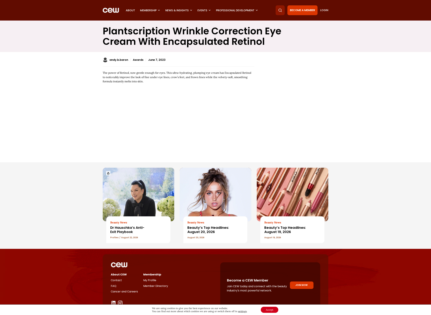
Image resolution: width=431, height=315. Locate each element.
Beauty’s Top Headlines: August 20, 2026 (208, 229)
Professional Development (235, 10)
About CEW (119, 274)
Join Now (301, 285)
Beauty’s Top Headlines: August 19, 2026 (285, 229)
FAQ (113, 286)
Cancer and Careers (124, 291)
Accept (269, 309)
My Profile (149, 280)
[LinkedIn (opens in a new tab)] (113, 303)
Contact (116, 280)
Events (202, 10)
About (130, 10)
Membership (148, 10)
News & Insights (177, 10)
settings (242, 311)
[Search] (280, 10)
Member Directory (155, 286)
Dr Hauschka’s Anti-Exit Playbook (127, 229)
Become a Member (302, 10)
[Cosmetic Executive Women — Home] (111, 10)
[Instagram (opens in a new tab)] (120, 303)
